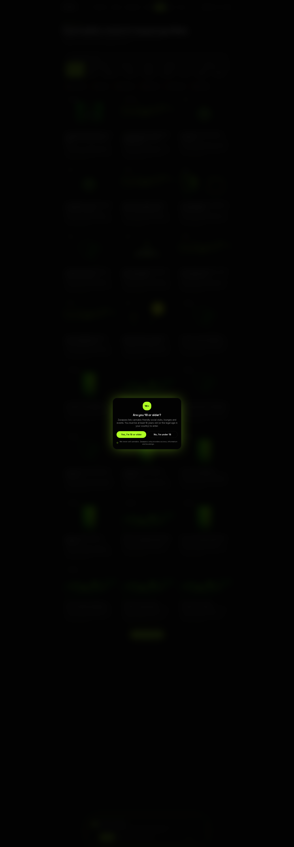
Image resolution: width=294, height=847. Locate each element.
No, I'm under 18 (162, 434)
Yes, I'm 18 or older (131, 434)
